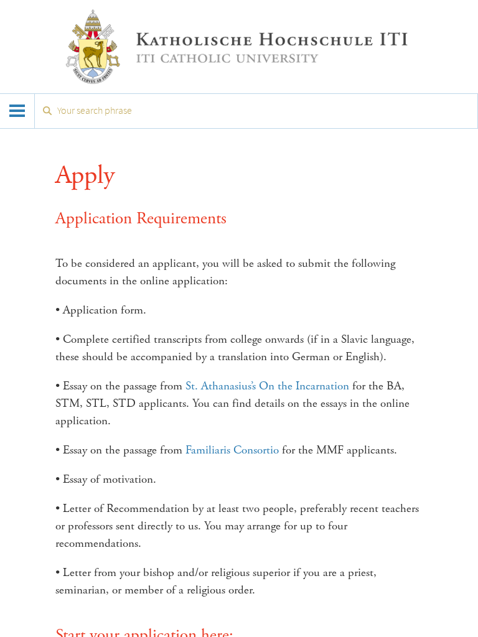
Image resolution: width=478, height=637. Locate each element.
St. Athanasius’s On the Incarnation (265, 386)
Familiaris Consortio (232, 450)
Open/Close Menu (17, 111)
